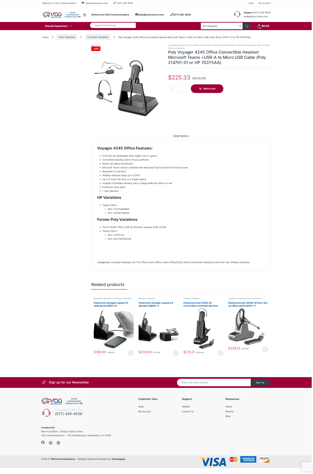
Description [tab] (181, 136)
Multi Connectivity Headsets (243, 45)
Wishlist (186, 406)
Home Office (205, 45)
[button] (92, 45)
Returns (230, 411)
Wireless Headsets (176, 48)
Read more (265, 349)
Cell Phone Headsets (121, 298)
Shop (251, 3)
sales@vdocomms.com (96, 3)
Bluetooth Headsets (102, 298)
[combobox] (113, 25)
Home (45, 37)
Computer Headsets (97, 37)
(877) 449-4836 (125, 3)
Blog (228, 416)
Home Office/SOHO (221, 45)
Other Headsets (67, 37)
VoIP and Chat (263, 45)
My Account (265, 3)
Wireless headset (111, 175)
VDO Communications (63, 459)
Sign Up (260, 382)
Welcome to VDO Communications (59, 3)
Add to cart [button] (131, 353)
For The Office (193, 45)
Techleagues (118, 459)
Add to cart (209, 88)
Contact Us (188, 411)
